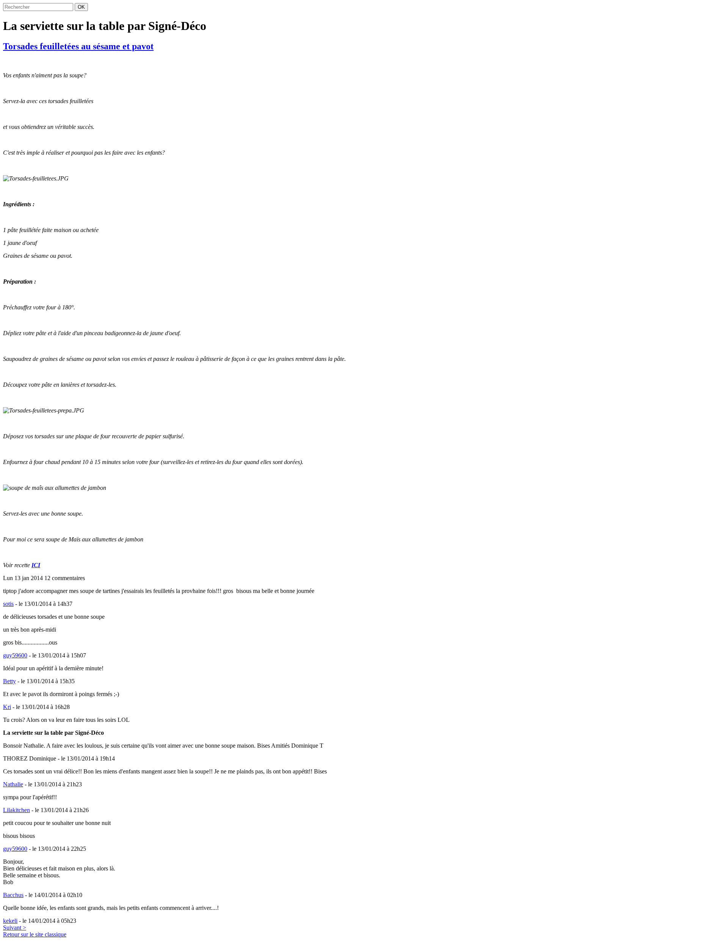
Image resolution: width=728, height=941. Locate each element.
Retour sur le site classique (34, 934)
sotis (8, 604)
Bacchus (13, 895)
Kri (7, 707)
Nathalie (13, 784)
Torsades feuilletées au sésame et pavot (78, 46)
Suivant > (14, 927)
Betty (9, 681)
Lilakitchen (16, 810)
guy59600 (15, 655)
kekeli (10, 920)
